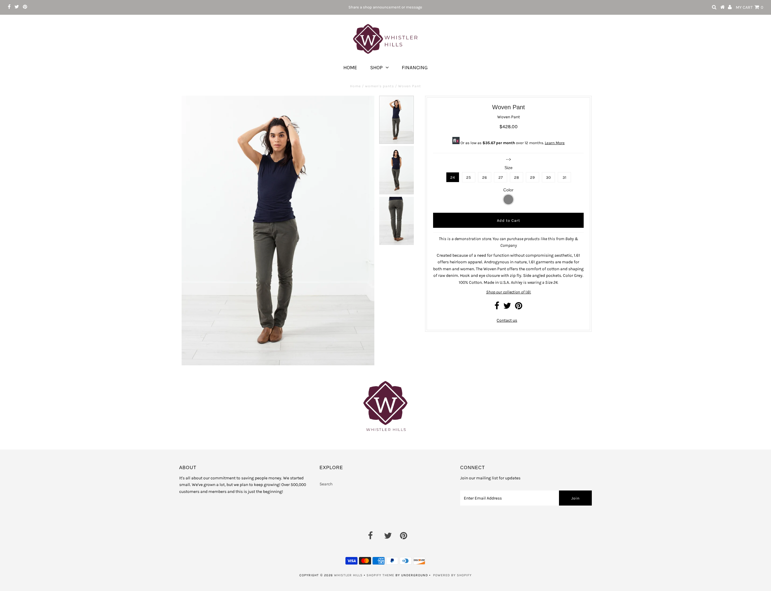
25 (468, 177)
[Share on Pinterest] (518, 307)
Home (350, 67)
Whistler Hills (348, 575)
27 (500, 177)
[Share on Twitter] (507, 307)
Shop (376, 67)
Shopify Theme (380, 575)
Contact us (507, 320)
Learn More (555, 143)
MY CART (749, 7)
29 (532, 177)
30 (548, 177)
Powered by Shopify (452, 575)
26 (484, 177)
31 (564, 177)
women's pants (379, 86)
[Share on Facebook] (497, 307)
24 (452, 177)
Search (326, 484)
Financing (415, 67)
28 (516, 177)
